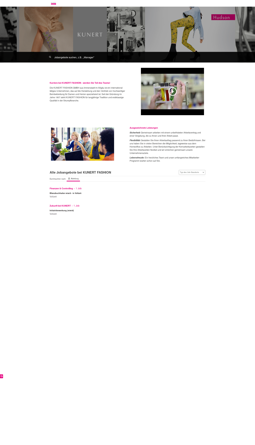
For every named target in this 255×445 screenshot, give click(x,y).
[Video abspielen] (172, 91)
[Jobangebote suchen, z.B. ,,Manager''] (127, 57)
